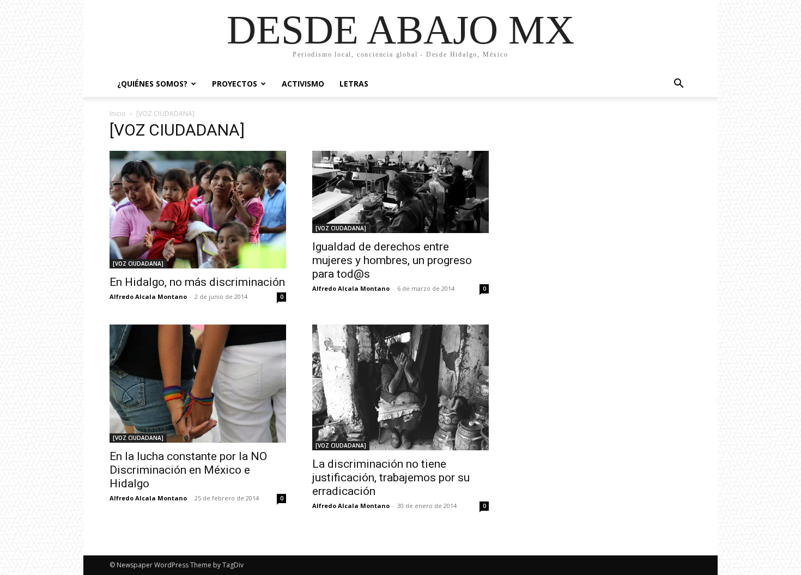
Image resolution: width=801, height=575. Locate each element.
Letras (353, 83)
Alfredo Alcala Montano (148, 296)
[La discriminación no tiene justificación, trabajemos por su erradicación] (400, 387)
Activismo (303, 83)
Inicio (118, 113)
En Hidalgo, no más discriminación (197, 282)
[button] (678, 84)
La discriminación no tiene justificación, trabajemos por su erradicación (391, 477)
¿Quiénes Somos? (152, 83)
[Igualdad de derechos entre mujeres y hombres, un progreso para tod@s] (400, 192)
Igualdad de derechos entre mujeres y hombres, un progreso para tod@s (392, 260)
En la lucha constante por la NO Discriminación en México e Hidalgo (188, 470)
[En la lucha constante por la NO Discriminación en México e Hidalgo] (198, 384)
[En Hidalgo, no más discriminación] (198, 209)
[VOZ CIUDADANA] (138, 263)
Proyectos (234, 83)
